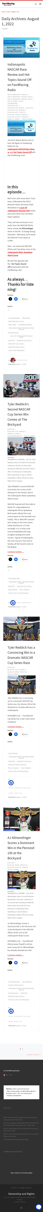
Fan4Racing (22, 360)
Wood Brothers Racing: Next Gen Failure (16, 1139)
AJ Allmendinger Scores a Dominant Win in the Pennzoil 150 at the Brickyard (20, 847)
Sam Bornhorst (24, 602)
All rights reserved (19, 1202)
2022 (8, 12)
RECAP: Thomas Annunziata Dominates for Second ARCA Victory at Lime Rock (21, 1135)
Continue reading (15, 551)
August (13, 12)
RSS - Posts (8, 1075)
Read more (7, 1108)
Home (4, 12)
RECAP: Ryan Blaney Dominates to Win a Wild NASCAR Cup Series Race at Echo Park (20, 1119)
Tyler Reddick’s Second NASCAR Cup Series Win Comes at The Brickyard (18, 414)
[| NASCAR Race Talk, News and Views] (8, 3)
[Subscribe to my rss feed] (21, 1207)
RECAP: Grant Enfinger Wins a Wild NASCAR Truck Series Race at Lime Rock (21, 1130)
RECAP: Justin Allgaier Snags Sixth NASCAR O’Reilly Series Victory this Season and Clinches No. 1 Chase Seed (21, 1124)
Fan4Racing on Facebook (13, 1151)
